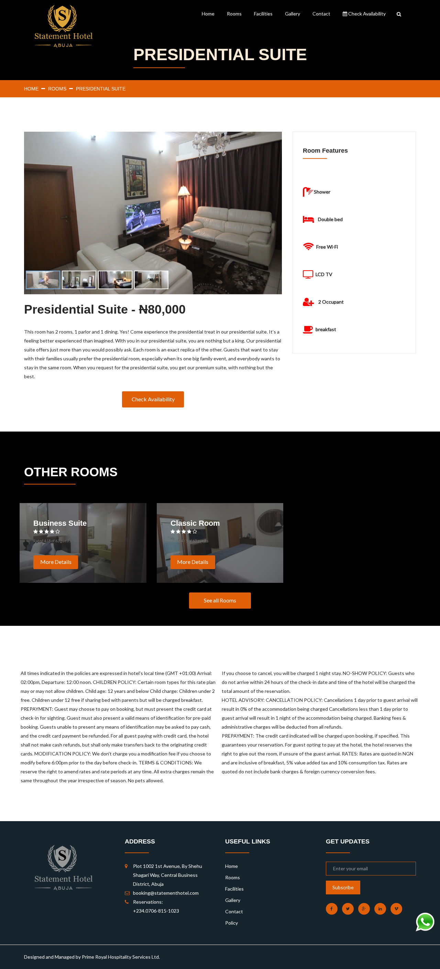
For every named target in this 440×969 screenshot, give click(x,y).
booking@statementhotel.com (166, 893)
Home (208, 14)
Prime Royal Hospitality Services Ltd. (121, 957)
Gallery (292, 14)
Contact (321, 14)
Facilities (263, 14)
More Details (56, 561)
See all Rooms (220, 600)
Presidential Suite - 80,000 (105, 309)
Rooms (234, 14)
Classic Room (195, 523)
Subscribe (343, 887)
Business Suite (60, 523)
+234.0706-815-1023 (156, 911)
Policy (231, 923)
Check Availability (366, 14)
